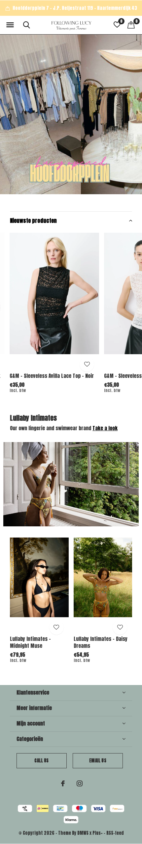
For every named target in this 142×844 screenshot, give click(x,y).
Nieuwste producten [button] (33, 220)
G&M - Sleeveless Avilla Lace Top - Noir (52, 376)
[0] (131, 24)
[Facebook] (63, 783)
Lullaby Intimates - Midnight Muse (30, 642)
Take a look (105, 428)
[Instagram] (80, 783)
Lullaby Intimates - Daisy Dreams (100, 642)
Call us (41, 760)
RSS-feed (115, 833)
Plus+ (97, 833)
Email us (97, 760)
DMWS (83, 833)
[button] (10, 25)
